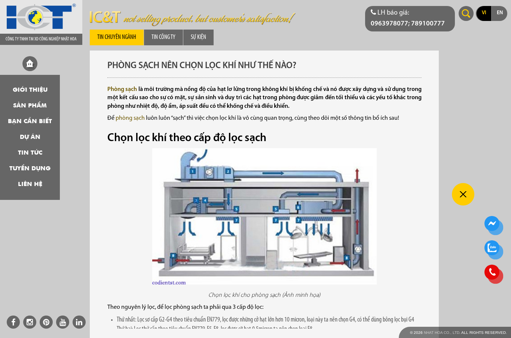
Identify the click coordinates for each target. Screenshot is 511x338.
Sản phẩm (30, 106)
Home (29, 63)
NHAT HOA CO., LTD (441, 333)
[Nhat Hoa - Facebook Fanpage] (13, 322)
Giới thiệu (30, 90)
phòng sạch (130, 118)
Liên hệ (30, 185)
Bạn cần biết (30, 122)
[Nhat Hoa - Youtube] (62, 322)
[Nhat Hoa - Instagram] (29, 322)
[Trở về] (463, 194)
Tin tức (30, 153)
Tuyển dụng (30, 169)
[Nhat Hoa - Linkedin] (79, 322)
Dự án (30, 137)
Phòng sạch (122, 89)
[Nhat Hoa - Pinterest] (46, 322)
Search (466, 13)
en (500, 13)
